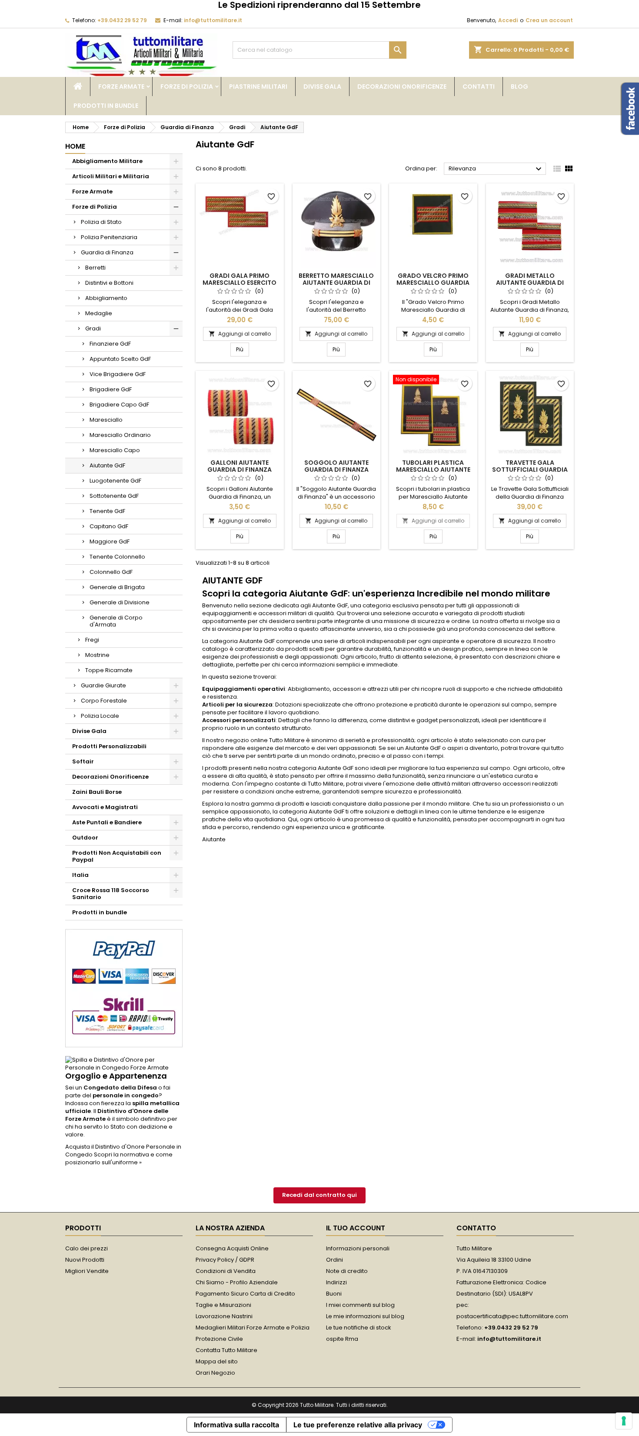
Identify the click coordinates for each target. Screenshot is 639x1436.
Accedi (508, 20)
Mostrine (97, 655)
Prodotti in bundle (105, 105)
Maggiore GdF (110, 541)
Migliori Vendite (87, 1271)
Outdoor (85, 837)
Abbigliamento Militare (107, 161)
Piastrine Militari (258, 86)
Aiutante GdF (107, 465)
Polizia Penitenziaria (109, 237)
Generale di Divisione (120, 602)
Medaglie (98, 313)
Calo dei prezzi (86, 1248)
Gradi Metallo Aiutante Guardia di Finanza (530, 282)
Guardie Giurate (103, 685)
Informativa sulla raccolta (236, 1424)
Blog (519, 86)
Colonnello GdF (111, 572)
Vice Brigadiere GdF (118, 374)
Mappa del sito (217, 1361)
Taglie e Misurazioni (223, 1305)
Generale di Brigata (117, 587)
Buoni (334, 1293)
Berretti (95, 267)
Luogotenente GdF (115, 480)
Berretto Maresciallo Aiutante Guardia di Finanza (336, 282)
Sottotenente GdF (114, 496)
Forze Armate (121, 86)
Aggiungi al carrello (240, 333)
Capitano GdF (109, 526)
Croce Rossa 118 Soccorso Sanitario (110, 893)
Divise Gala (322, 86)
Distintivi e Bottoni (109, 283)
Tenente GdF (107, 511)
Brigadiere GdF (111, 389)
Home (75, 146)
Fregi (92, 640)
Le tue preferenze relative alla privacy (357, 1424)
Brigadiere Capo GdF (119, 404)
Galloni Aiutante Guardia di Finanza (239, 466)
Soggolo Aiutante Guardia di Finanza (336, 466)
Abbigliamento (106, 298)
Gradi (93, 328)
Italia (80, 875)
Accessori (216, 720)
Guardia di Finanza (107, 252)
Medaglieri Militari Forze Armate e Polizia (253, 1327)
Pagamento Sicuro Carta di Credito (245, 1293)
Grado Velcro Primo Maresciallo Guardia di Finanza (432, 282)
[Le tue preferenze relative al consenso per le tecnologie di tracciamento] (624, 1421)
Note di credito (347, 1271)
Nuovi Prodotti (84, 1260)
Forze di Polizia (186, 86)
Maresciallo (106, 420)
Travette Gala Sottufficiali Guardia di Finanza (530, 469)
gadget (427, 720)
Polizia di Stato (101, 222)
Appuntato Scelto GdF (120, 359)
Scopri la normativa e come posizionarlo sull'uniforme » (119, 1158)
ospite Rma (342, 1339)
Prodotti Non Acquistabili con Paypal (116, 856)
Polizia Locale (100, 716)
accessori (272, 613)
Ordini (334, 1260)
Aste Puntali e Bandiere (107, 822)
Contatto (476, 1228)
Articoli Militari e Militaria (110, 176)
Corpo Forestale (104, 700)
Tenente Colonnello (117, 557)
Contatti (479, 86)
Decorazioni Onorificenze (401, 86)
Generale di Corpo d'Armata (116, 621)
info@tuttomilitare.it (213, 20)
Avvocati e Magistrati (105, 807)
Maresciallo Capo (115, 450)
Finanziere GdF (110, 344)
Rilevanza (496, 169)
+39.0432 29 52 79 (122, 20)
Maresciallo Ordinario (120, 435)
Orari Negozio (215, 1373)
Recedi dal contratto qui (319, 1195)
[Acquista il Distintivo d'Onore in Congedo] (124, 1064)
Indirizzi (336, 1282)
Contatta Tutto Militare (226, 1350)
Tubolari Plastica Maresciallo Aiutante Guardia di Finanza (433, 469)
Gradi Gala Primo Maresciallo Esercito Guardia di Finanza (239, 282)
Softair (83, 761)
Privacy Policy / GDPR (225, 1260)
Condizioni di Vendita (226, 1271)
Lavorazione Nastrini (224, 1316)
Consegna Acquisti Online (232, 1248)
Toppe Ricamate (109, 670)
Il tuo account (355, 1228)
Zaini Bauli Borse (97, 792)
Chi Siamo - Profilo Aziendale (237, 1282)
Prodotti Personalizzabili (109, 746)
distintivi (399, 720)
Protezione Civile (219, 1339)
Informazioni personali (357, 1248)
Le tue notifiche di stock (358, 1327)
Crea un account (549, 20)
